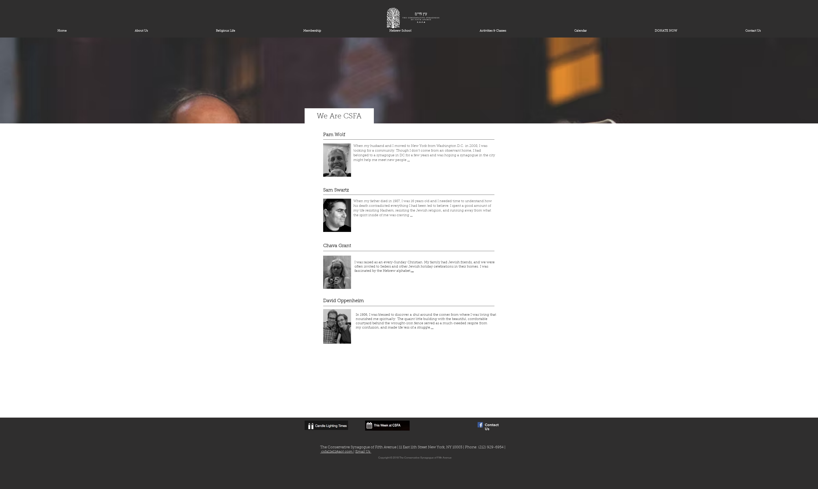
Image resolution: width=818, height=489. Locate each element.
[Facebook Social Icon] (480, 424)
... (408, 160)
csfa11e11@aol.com (336, 452)
